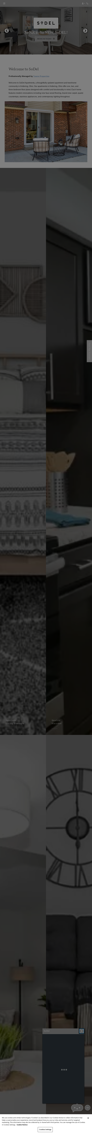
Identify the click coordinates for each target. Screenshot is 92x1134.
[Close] (88, 1118)
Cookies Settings (45, 1129)
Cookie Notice (22, 1125)
